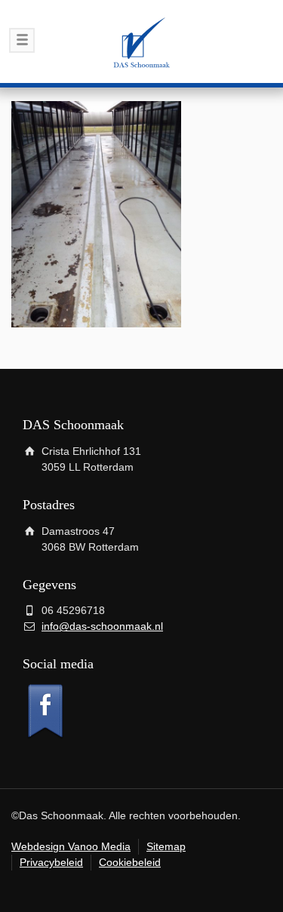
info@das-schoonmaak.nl (102, 626)
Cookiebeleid (130, 862)
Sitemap (166, 846)
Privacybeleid (51, 862)
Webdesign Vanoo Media (71, 846)
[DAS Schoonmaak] (141, 41)
